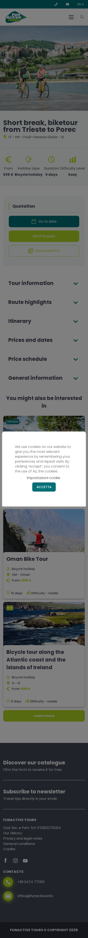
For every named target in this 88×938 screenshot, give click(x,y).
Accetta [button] (44, 487)
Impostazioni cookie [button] (43, 477)
